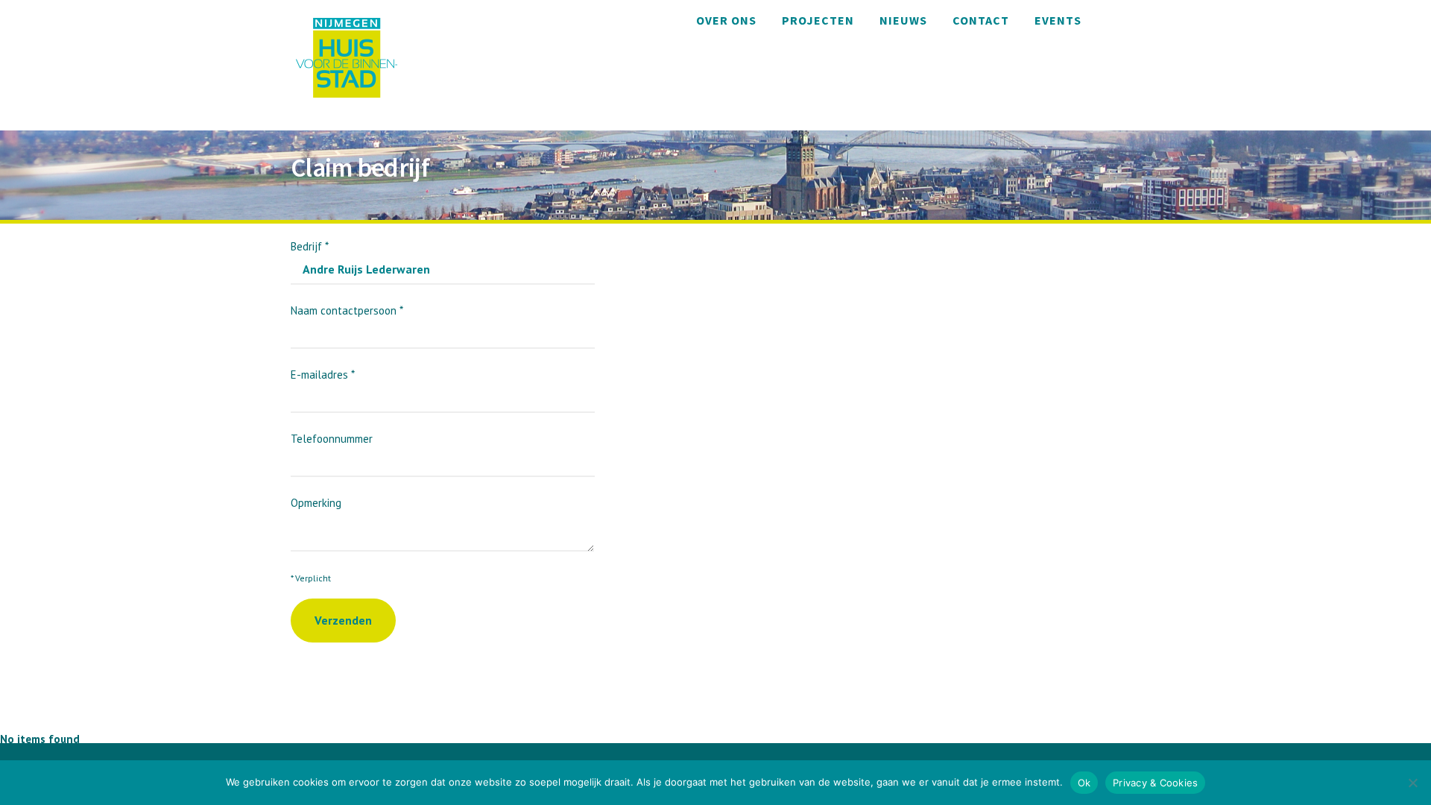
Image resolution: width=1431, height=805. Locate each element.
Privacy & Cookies (1155, 783)
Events (1057, 20)
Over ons (726, 20)
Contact (981, 20)
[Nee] (1412, 782)
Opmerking (316, 503)
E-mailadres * (323, 374)
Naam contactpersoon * (347, 310)
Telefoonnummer (332, 439)
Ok (1084, 783)
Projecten (818, 20)
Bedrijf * (310, 246)
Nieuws (903, 20)
